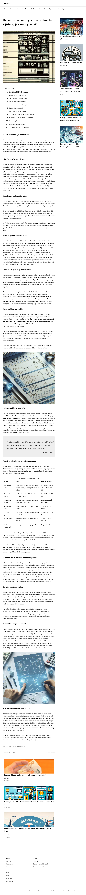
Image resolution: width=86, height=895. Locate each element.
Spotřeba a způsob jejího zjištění (19, 105)
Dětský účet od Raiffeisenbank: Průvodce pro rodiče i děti (29, 802)
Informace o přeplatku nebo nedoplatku (21, 118)
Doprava (12, 9)
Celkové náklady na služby (17, 111)
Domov (6, 9)
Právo (46, 9)
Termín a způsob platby (16, 121)
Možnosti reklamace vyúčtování (19, 127)
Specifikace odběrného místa (18, 98)
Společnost (52, 9)
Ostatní (27, 9)
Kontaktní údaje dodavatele (17, 124)
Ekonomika (20, 9)
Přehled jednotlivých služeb (17, 102)
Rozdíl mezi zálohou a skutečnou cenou (21, 114)
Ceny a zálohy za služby (16, 108)
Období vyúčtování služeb (17, 95)
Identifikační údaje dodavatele (18, 92)
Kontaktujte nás (21, 746)
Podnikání (34, 9)
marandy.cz (6, 3)
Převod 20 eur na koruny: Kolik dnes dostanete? (25, 775)
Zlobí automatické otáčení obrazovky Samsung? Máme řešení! (70, 91)
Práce (40, 9)
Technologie (61, 9)
